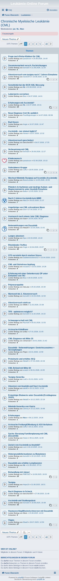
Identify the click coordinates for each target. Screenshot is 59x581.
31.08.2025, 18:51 (38, 484)
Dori (24, 209)
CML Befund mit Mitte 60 (19, 368)
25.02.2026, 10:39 (38, 287)
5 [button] (40, 43)
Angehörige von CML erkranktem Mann (26, 207)
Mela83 (26, 361)
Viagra (11, 520)
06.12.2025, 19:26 (36, 418)
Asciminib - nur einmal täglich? (22, 131)
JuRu (25, 170)
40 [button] (46, 43)
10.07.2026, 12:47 (37, 124)
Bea (24, 96)
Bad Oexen (13, 122)
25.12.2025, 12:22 (37, 388)
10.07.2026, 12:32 (37, 133)
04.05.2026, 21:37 (37, 200)
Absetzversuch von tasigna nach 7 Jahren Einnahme (32, 74)
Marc (22, 29)
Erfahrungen (14, 415)
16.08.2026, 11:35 (40, 77)
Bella (25, 191)
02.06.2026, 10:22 (40, 160)
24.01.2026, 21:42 (40, 341)
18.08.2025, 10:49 (38, 503)
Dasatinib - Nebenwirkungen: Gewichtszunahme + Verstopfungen (31, 349)
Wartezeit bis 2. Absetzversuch (22, 294)
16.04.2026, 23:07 (37, 247)
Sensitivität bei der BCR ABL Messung (26, 85)
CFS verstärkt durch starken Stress (25, 255)
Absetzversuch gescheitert (21, 140)
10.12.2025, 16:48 (38, 408)
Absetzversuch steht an (19, 302)
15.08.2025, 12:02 (36, 513)
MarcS (25, 200)
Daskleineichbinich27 (31, 257)
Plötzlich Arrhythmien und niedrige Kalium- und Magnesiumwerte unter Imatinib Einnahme (30, 188)
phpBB (20, 577)
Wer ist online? (9, 549)
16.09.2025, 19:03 (40, 474)
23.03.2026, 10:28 (39, 266)
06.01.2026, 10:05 (37, 370)
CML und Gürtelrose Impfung (21, 264)
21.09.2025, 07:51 (34, 465)
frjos (24, 238)
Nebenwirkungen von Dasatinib (22, 225)
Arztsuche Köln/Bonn (18, 329)
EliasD (25, 522)
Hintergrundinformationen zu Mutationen (27, 454)
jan (14, 29)
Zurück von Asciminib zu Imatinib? (24, 445)
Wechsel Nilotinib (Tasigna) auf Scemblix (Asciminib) (32, 178)
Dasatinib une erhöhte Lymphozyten (25, 463)
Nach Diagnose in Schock (20, 491)
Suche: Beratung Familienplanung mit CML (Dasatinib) (28, 435)
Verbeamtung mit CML (18, 149)
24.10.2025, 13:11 (35, 447)
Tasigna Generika (16, 377)
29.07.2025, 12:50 (37, 522)
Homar (25, 133)
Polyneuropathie (15, 285)
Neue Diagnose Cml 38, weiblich (23, 113)
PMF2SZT (27, 474)
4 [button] (36, 43)
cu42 (25, 379)
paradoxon (27, 58)
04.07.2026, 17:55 (42, 142)
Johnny (26, 408)
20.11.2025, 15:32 (36, 427)
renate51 (26, 266)
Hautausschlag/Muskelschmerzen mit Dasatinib (30, 511)
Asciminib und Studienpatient (21, 500)
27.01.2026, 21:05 (36, 332)
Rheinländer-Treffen (17, 245)
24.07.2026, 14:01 (35, 96)
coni (24, 447)
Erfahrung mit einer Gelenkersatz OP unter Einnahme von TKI (28, 274)
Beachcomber (28, 180)
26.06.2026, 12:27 (38, 151)
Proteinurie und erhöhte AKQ (21, 359)
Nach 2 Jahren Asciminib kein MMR (24, 198)
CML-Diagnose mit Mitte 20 (20, 338)
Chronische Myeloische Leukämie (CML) (25, 23)
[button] (20, 44)
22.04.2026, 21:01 (38, 228)
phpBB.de (41, 579)
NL (18, 29)
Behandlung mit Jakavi (19, 472)
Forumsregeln (8, 34)
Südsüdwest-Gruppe (17, 167)
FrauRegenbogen (30, 115)
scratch (26, 370)
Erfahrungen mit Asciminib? (21, 103)
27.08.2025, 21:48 (42, 493)
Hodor (25, 438)
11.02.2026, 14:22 (38, 314)
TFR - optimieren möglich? (20, 312)
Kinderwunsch (15, 158)
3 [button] (32, 43)
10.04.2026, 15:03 (48, 257)
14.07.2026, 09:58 (46, 115)
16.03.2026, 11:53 (35, 278)
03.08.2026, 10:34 (34, 87)
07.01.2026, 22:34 (38, 361)
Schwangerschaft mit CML (20, 320)
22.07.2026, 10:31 (34, 105)
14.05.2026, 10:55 (43, 180)
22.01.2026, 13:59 (36, 352)
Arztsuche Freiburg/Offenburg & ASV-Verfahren (30, 424)
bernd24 (26, 68)
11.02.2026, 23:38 (37, 305)
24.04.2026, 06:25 (36, 218)
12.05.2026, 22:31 (36, 191)
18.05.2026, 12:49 (36, 170)
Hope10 (26, 484)
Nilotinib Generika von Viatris (21, 406)
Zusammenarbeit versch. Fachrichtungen (27, 65)
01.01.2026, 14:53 (36, 379)
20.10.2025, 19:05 (38, 456)
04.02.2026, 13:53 (38, 322)
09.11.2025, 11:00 (37, 438)
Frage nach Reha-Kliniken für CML (24, 56)
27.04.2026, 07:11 (35, 209)
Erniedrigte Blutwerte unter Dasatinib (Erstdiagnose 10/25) (32, 396)
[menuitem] (8, 10)
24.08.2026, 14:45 (40, 58)
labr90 (25, 388)
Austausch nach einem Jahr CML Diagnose (28, 216)
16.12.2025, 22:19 (38, 399)
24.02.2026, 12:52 (38, 296)
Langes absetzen (16, 236)
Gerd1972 (27, 77)
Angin (25, 124)
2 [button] (29, 43)
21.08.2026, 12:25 (38, 68)
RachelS (26, 322)
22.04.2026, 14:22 (35, 238)
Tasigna (11, 482)
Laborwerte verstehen (18, 94)
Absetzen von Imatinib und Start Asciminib (28, 386)
